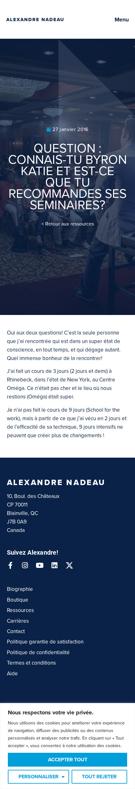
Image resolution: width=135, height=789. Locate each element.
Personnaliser (38, 777)
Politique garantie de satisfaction (45, 641)
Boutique (17, 600)
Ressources (20, 610)
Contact (16, 631)
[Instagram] (25, 565)
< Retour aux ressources (67, 224)
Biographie (20, 589)
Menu (122, 19)
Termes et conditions (31, 663)
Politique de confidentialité (38, 652)
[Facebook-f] (10, 565)
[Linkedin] (54, 565)
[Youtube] (39, 565)
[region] (67, 746)
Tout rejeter (99, 777)
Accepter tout (67, 760)
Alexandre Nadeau (35, 19)
